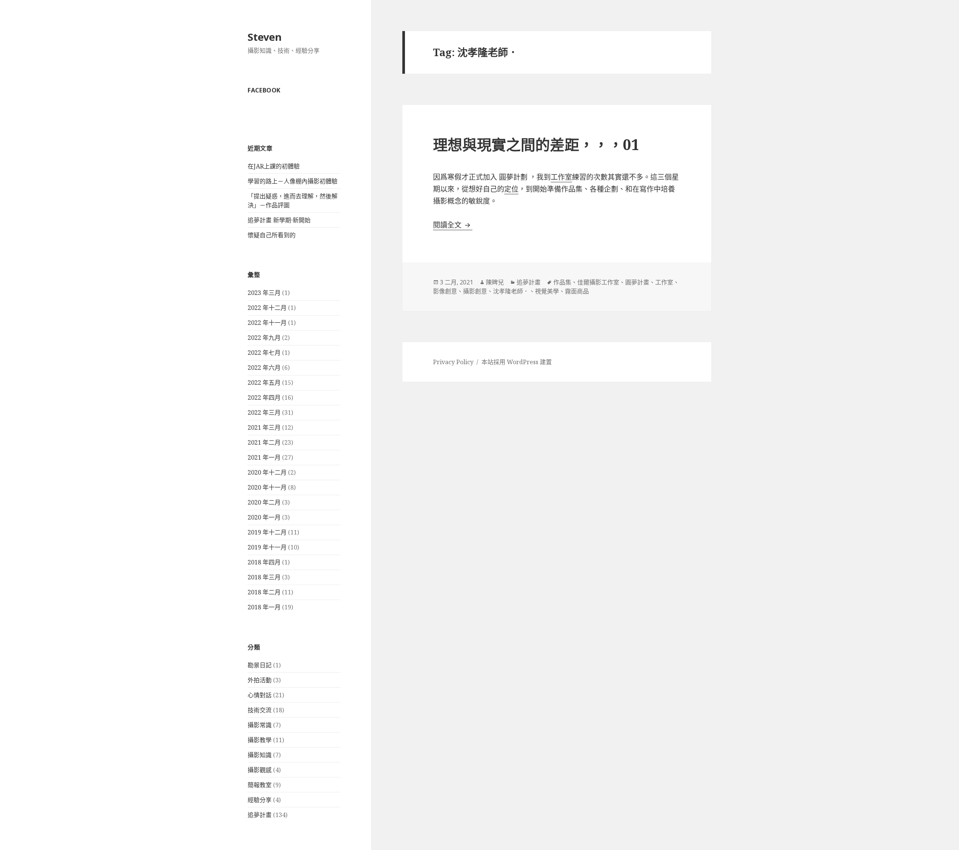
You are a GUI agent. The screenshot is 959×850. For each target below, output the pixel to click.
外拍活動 (260, 680)
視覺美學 (547, 291)
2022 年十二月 (267, 308)
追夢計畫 (260, 815)
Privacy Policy (453, 362)
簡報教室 (260, 785)
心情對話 (260, 695)
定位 (511, 189)
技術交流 (260, 710)
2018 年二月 (264, 592)
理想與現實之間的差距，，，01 (536, 144)
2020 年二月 (264, 502)
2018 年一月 (264, 607)
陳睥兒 (495, 282)
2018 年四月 (264, 562)
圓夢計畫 (637, 282)
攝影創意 (475, 291)
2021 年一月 (264, 457)
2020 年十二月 (267, 472)
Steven (265, 37)
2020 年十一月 (267, 487)
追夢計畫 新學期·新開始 (279, 220)
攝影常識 (260, 725)
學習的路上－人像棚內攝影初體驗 (293, 181)
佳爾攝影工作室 (598, 282)
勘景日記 (260, 665)
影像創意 (445, 291)
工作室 (561, 177)
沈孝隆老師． (511, 291)
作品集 (562, 282)
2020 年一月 (264, 517)
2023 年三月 (264, 293)
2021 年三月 (264, 427)
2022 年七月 (264, 352)
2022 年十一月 (267, 323)
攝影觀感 (260, 770)
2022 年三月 (264, 412)
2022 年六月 (264, 367)
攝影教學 (260, 740)
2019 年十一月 (267, 547)
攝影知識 (260, 755)
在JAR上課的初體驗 (274, 166)
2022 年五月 (264, 382)
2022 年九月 (264, 337)
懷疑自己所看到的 (272, 235)
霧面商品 (577, 291)
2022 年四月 (264, 397)
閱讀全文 (452, 225)
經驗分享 (260, 800)
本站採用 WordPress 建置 (516, 362)
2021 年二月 (264, 442)
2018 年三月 (264, 577)
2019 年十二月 (267, 532)
